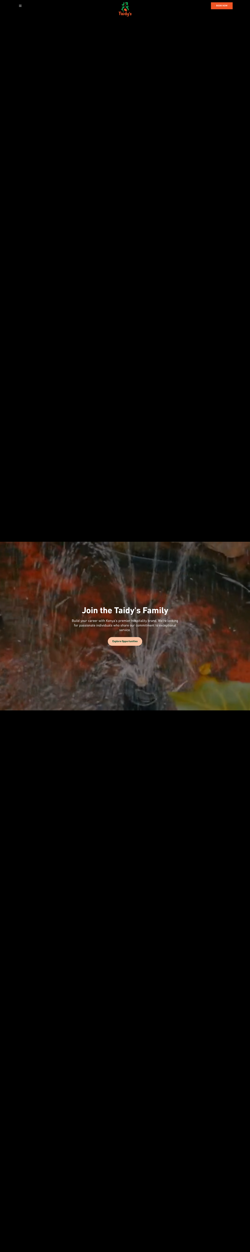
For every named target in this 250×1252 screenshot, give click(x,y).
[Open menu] (20, 6)
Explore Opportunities (125, 641)
